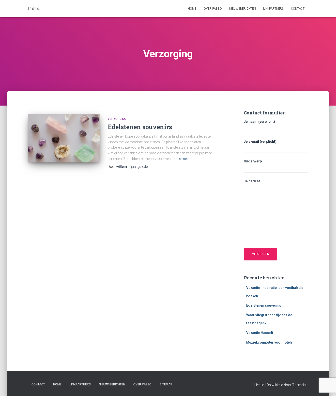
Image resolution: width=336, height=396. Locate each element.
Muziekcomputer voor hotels (269, 342)
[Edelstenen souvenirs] (64, 138)
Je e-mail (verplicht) (260, 141)
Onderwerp (253, 161)
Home (192, 8)
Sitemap (166, 384)
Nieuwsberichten (242, 8)
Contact (298, 8)
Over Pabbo (213, 8)
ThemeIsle (300, 385)
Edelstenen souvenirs (140, 127)
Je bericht (252, 181)
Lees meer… (183, 159)
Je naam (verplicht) (259, 122)
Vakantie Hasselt (259, 333)
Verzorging (117, 119)
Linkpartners (273, 8)
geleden (139, 167)
